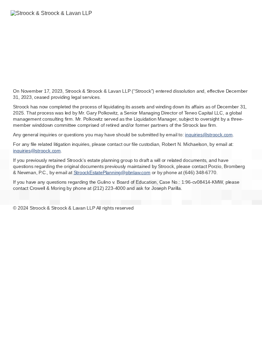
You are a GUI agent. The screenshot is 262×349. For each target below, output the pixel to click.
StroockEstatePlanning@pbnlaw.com (112, 172)
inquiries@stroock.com (209, 134)
